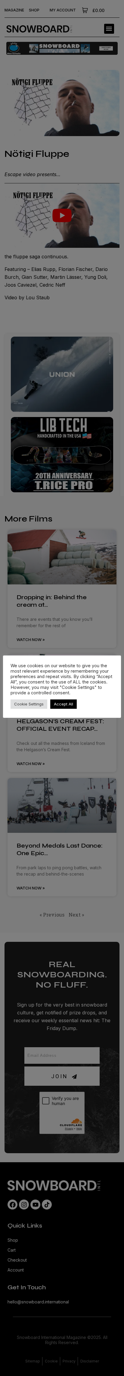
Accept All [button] (63, 704)
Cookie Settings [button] (29, 704)
